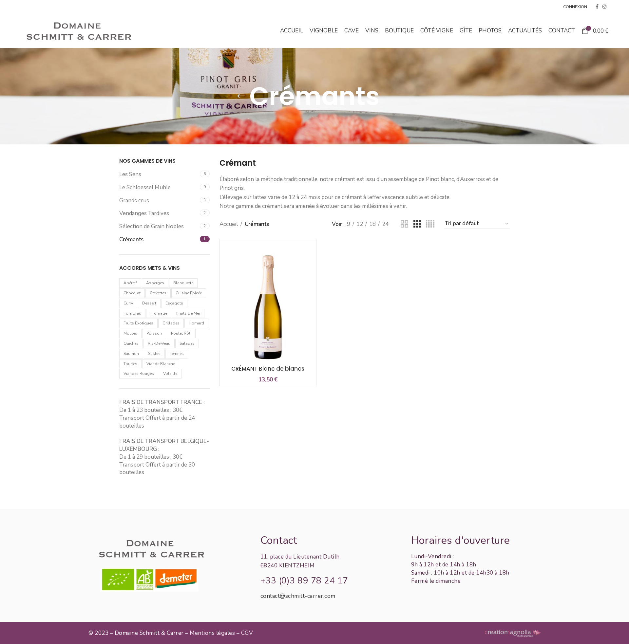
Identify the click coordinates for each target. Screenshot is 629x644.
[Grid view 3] (417, 224)
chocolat (132, 293)
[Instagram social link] (604, 6)
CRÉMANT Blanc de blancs (267, 369)
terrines (177, 353)
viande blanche (160, 363)
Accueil (228, 224)
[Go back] (241, 96)
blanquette (183, 282)
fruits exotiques (138, 323)
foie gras (132, 313)
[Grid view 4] (430, 224)
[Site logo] (78, 30)
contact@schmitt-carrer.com (297, 596)
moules (130, 333)
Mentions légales (212, 633)
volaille (170, 373)
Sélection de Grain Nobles (151, 226)
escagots (174, 303)
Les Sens (130, 174)
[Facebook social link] (597, 6)
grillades (171, 323)
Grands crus (134, 200)
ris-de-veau (159, 343)
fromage (158, 313)
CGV (247, 633)
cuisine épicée (189, 293)
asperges (155, 282)
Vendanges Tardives (144, 213)
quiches (131, 343)
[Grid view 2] (404, 224)
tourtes (130, 363)
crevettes (158, 293)
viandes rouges (139, 373)
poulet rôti (181, 333)
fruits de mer (188, 313)
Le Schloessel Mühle (145, 187)
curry (128, 303)
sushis (154, 353)
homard (196, 323)
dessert (149, 303)
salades (187, 343)
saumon (131, 353)
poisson (154, 333)
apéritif (130, 282)
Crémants (131, 239)
